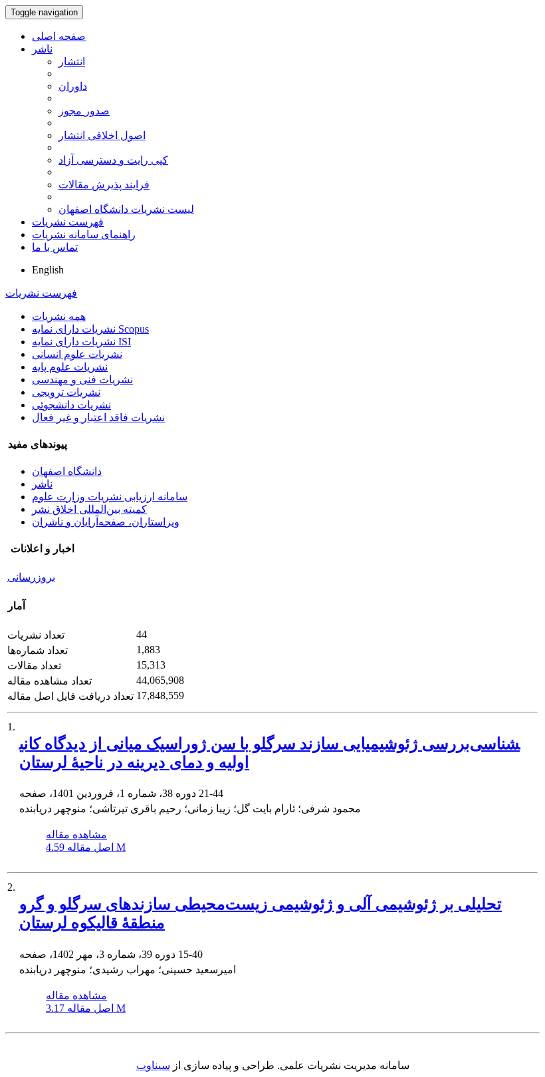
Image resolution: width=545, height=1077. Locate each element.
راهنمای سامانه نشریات (84, 234)
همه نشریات (59, 316)
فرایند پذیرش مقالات (104, 184)
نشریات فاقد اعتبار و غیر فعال (98, 417)
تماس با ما (55, 247)
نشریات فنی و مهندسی (82, 379)
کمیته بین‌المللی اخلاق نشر (89, 509)
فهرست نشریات (68, 222)
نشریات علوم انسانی (77, 354)
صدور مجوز (84, 110)
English (48, 269)
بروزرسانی (31, 577)
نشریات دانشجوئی (71, 404)
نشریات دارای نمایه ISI (81, 341)
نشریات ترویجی (66, 392)
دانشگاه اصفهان (67, 471)
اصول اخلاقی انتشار (102, 135)
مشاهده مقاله (76, 834)
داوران (72, 86)
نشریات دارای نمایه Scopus (90, 329)
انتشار (71, 61)
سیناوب (153, 1065)
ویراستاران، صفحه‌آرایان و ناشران (105, 522)
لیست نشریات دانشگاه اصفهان (126, 209)
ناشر (42, 49)
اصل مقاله (86, 847)
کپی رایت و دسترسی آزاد (113, 160)
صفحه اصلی (59, 36)
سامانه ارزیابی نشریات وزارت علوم (109, 496)
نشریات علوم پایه (70, 367)
